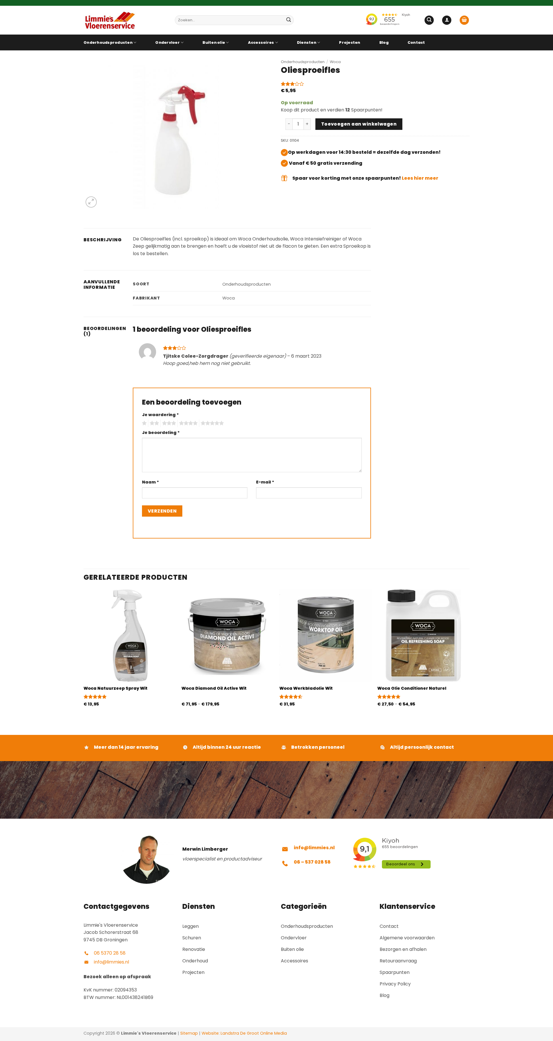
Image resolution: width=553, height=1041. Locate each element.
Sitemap (189, 1033)
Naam (150, 482)
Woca (335, 61)
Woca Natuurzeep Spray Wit (115, 688)
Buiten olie (213, 42)
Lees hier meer (420, 178)
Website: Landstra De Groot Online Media (243, 1033)
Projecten (349, 42)
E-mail (265, 482)
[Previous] (83, 653)
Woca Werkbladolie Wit (306, 688)
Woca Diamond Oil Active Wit (214, 688)
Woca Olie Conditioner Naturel (411, 688)
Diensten (306, 42)
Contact (416, 42)
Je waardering (160, 415)
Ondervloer (167, 42)
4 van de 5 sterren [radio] (187, 423)
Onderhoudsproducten (108, 42)
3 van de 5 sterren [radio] (168, 423)
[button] (429, 20)
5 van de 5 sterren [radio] (211, 423)
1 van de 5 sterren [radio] (144, 423)
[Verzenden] (288, 20)
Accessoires (261, 42)
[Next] (469, 653)
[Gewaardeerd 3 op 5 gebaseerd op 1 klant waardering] (375, 83)
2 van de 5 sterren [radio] (153, 423)
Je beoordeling (161, 432)
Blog (384, 42)
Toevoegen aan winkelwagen (359, 124)
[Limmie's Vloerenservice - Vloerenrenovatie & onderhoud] (125, 20)
